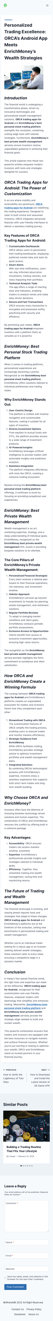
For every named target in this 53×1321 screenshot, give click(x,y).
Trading (8, 20)
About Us (33, 1314)
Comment (12, 1203)
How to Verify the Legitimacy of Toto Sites (13, 1076)
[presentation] (26, 1126)
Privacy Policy (33, 1309)
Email (9, 1255)
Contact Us (18, 1309)
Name (10, 1242)
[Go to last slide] (7, 1137)
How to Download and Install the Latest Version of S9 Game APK (40, 1078)
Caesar (12, 1156)
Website (10, 1269)
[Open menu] (47, 5)
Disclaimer (20, 1314)
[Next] (45, 1137)
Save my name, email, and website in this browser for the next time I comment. (27, 1278)
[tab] (21, 1165)
